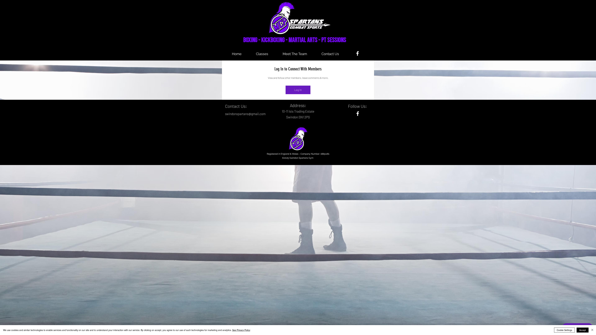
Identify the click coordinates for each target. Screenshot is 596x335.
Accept (582, 330)
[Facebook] (357, 53)
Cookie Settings (564, 330)
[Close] (592, 330)
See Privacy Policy (241, 330)
